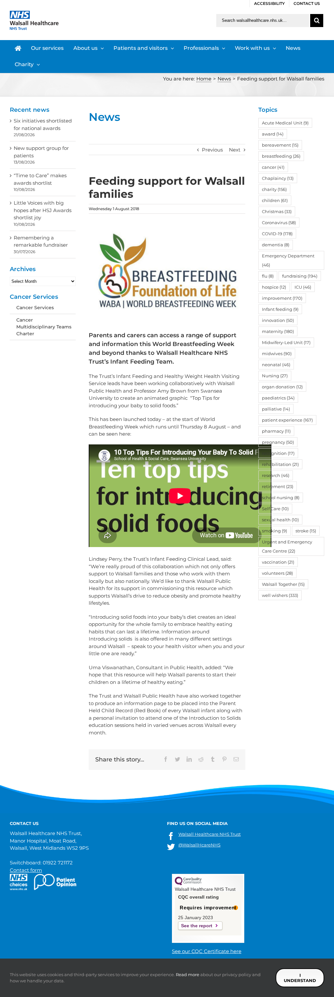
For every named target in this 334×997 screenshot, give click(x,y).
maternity (278, 331)
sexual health (280, 519)
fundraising (299, 276)
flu (268, 276)
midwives (277, 353)
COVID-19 (277, 233)
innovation (278, 320)
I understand (300, 978)
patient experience (287, 420)
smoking (274, 530)
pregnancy (278, 442)
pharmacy (276, 431)
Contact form (26, 870)
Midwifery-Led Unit (286, 342)
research (275, 475)
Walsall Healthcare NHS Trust (209, 834)
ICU (303, 287)
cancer (273, 167)
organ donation (282, 386)
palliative (276, 409)
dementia (275, 244)
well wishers (280, 595)
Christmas (277, 211)
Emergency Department (288, 260)
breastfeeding (281, 156)
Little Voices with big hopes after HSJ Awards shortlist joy (42, 210)
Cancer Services (35, 308)
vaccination (278, 562)
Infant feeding (280, 309)
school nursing (280, 497)
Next (234, 150)
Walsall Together (283, 584)
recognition (278, 453)
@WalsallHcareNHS (199, 844)
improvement (282, 298)
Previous (212, 150)
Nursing (275, 375)
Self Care (275, 508)
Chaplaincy (278, 178)
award (272, 134)
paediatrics (278, 397)
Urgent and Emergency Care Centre (287, 546)
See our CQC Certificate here (206, 951)
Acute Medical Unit (285, 122)
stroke (306, 530)
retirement (277, 486)
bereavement (280, 145)
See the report (196, 925)
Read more (187, 974)
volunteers (277, 573)
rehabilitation (280, 464)
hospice (274, 287)
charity (274, 189)
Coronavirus (279, 222)
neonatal (276, 364)
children (275, 200)
